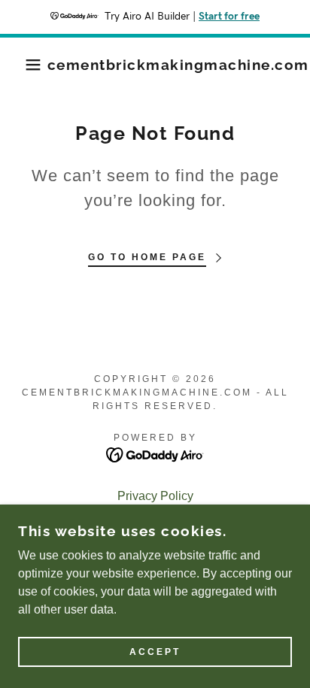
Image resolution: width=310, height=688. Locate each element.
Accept (155, 652)
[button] (23, 65)
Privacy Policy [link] (155, 495)
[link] (178, 65)
